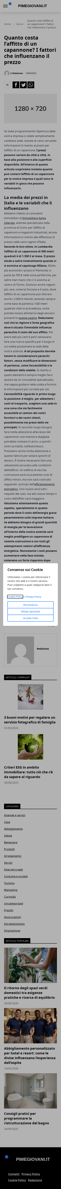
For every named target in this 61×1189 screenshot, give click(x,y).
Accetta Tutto (30, 618)
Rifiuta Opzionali (30, 611)
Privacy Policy (33, 596)
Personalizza (30, 604)
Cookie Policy (15, 596)
